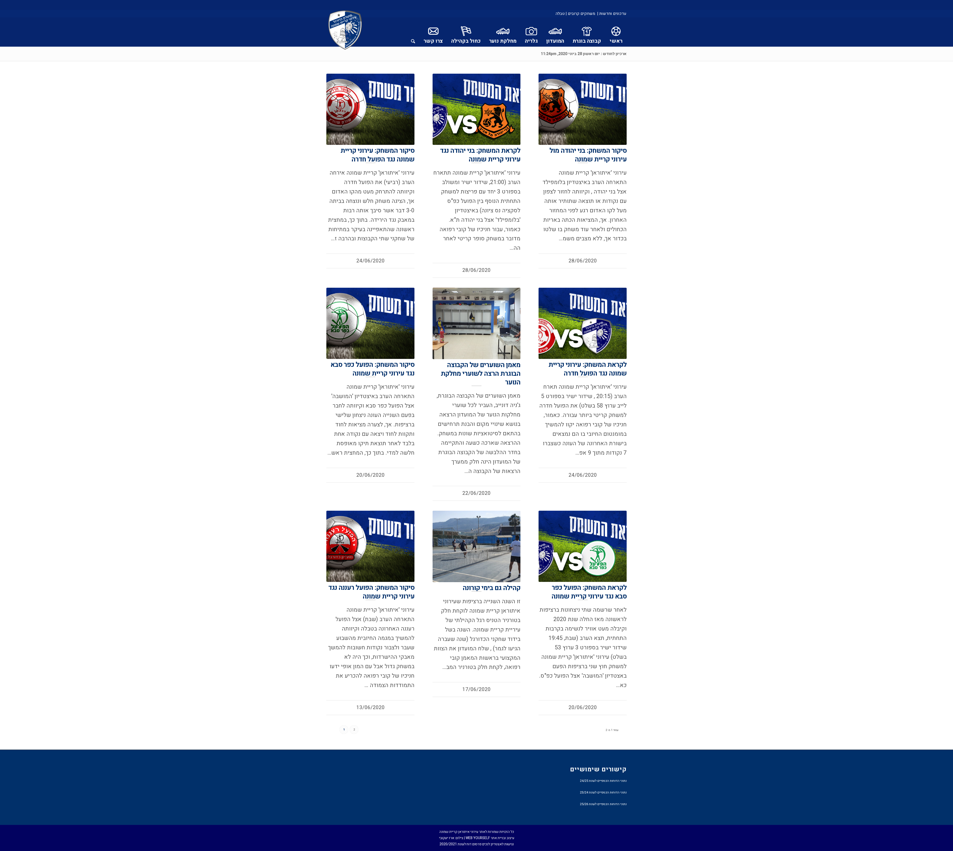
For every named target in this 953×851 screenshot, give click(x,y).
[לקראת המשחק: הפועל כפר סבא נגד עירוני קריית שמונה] (583, 546)
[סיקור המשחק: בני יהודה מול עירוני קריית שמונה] (583, 109)
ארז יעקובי (446, 838)
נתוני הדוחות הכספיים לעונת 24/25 (603, 780)
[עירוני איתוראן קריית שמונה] (345, 30)
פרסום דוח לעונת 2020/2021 (460, 844)
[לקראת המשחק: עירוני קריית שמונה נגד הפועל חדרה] (583, 323)
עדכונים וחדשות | (611, 14)
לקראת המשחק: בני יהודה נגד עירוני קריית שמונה (480, 155)
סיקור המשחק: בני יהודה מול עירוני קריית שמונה (588, 155)
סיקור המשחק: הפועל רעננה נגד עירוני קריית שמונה (371, 592)
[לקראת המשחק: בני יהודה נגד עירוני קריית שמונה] (477, 109)
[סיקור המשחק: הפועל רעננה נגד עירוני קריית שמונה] (370, 546)
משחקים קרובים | (580, 14)
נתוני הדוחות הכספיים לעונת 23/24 (603, 792)
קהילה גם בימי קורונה (491, 588)
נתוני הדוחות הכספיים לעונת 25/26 (603, 804)
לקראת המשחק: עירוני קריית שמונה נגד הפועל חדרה (587, 369)
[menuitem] (611, 13)
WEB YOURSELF (478, 838)
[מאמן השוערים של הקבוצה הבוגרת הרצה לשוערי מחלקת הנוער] (477, 323)
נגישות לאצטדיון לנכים (498, 844)
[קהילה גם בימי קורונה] (477, 546)
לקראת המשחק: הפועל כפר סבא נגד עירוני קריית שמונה (589, 592)
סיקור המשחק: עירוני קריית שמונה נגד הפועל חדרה (377, 155)
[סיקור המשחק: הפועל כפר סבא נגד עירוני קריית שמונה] (370, 323)
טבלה (560, 14)
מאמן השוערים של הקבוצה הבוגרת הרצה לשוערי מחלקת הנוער (480, 373)
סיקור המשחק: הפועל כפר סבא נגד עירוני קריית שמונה (372, 369)
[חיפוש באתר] (413, 32)
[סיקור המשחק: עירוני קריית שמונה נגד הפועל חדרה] (370, 109)
